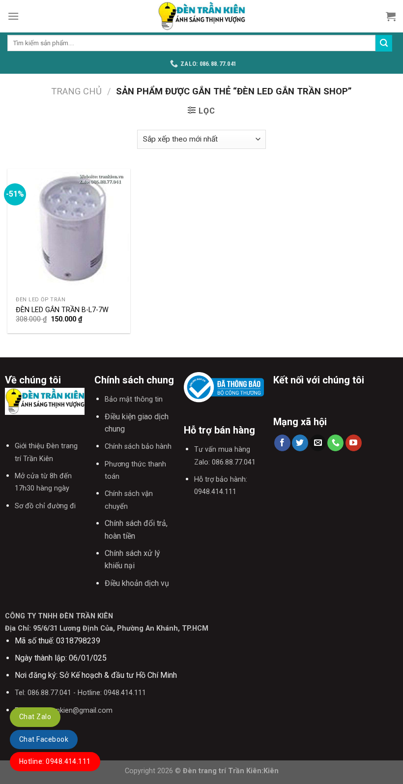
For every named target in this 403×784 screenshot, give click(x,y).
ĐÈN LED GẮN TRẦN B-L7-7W (62, 310)
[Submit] (383, 43)
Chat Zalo (35, 717)
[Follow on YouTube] (353, 443)
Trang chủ (76, 91)
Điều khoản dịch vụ (137, 583)
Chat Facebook (43, 739)
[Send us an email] (318, 443)
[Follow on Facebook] (282, 443)
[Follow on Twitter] (300, 443)
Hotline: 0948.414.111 (55, 761)
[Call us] (335, 443)
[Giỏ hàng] (391, 16)
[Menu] (13, 16)
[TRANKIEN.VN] (201, 16)
